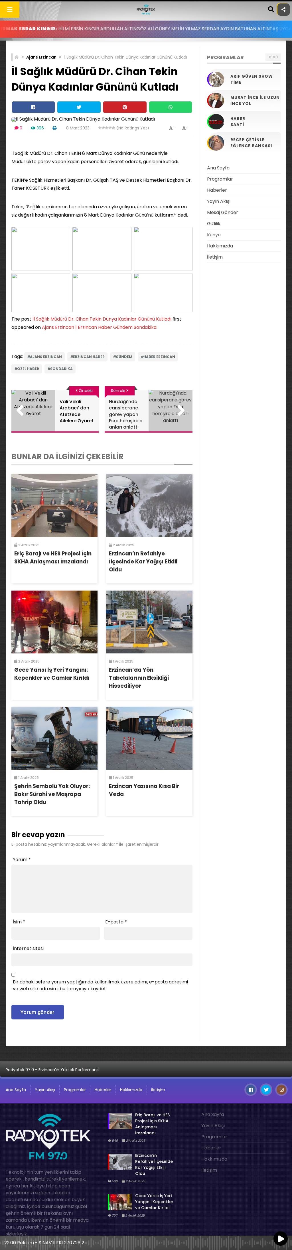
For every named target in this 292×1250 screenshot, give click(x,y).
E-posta (116, 922)
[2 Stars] (103, 127)
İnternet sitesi (28, 948)
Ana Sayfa (218, 168)
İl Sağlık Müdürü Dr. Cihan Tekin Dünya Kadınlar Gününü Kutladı (102, 319)
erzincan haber (89, 356)
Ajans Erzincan (41, 57)
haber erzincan (159, 356)
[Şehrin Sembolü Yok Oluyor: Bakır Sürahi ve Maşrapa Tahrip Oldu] (54, 738)
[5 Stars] (113, 127)
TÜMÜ (273, 57)
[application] (146, 1241)
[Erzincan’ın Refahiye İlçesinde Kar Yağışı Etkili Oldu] (149, 505)
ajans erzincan (46, 356)
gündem (124, 356)
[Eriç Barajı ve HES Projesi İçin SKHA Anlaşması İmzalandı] (54, 505)
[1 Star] (100, 127)
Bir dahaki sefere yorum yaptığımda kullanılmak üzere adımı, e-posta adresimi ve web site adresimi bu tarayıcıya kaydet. (100, 985)
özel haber (28, 368)
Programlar (220, 179)
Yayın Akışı (218, 201)
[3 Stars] (106, 127)
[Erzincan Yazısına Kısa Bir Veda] (149, 738)
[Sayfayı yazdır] (54, 128)
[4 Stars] (110, 127)
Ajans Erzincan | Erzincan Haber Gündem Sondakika (99, 327)
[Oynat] (280, 1239)
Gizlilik (213, 223)
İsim (19, 922)
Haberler (217, 190)
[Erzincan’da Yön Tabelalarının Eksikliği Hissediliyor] (149, 622)
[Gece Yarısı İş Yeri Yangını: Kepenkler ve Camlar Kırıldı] (54, 622)
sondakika (61, 368)
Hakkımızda (220, 246)
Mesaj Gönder (222, 212)
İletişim (215, 257)
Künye (214, 234)
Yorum (22, 859)
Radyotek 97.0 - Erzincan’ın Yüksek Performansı (53, 1070)
